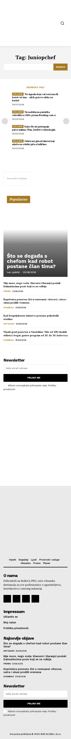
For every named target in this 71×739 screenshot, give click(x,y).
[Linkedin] (26, 599)
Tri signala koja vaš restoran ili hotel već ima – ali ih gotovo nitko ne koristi (35, 97)
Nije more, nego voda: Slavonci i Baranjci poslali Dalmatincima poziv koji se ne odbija (31, 284)
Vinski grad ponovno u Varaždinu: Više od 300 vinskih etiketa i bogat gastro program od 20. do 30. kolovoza (35, 333)
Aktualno (8, 324)
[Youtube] (35, 599)
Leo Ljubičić (13, 272)
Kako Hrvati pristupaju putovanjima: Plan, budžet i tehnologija (33, 128)
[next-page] (66, 121)
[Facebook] (7, 599)
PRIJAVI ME (33, 377)
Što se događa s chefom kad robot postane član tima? (31, 261)
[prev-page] (5, 121)
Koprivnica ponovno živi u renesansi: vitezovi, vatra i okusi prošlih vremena (32, 670)
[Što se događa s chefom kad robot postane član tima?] (35, 238)
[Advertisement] (35, 432)
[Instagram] (16, 599)
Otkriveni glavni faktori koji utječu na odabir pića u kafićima (33, 142)
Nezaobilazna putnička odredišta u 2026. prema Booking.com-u (34, 113)
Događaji (8, 307)
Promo (7, 291)
